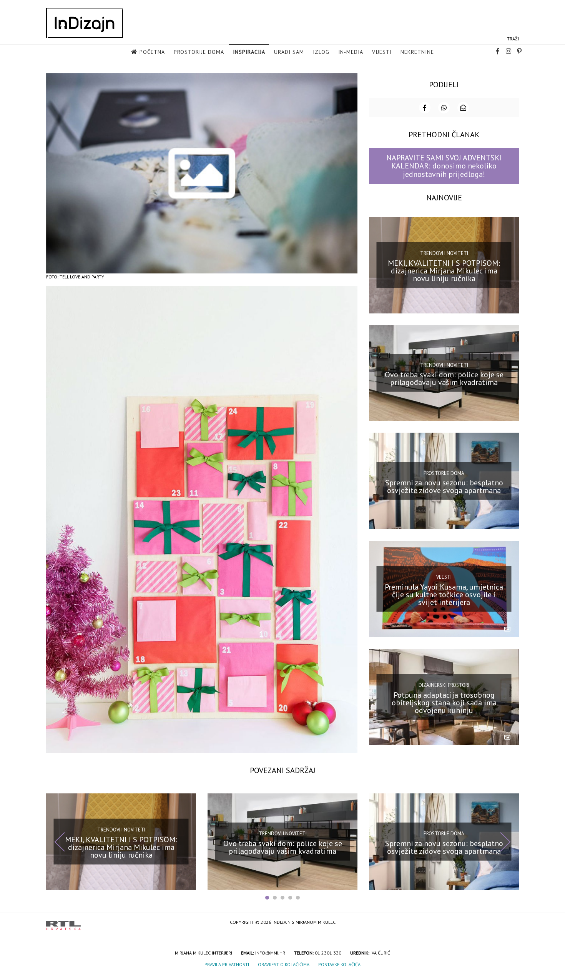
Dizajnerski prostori (444, 685)
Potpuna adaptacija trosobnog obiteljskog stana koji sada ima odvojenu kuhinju (444, 702)
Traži (513, 39)
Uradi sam (289, 51)
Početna (152, 51)
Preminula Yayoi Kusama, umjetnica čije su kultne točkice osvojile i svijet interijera (444, 594)
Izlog (321, 51)
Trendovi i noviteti (444, 253)
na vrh (511, 923)
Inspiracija (249, 51)
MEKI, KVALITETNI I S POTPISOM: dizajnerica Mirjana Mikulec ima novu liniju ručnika (444, 270)
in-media (350, 51)
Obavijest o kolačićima (283, 964)
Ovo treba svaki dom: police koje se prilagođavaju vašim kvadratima (444, 378)
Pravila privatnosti (226, 964)
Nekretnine (417, 51)
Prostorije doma (199, 51)
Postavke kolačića (339, 964)
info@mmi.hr (270, 953)
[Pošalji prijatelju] (463, 107)
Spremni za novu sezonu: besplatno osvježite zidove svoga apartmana (444, 486)
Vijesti (382, 51)
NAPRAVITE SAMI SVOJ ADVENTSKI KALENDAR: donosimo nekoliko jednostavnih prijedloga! (444, 166)
